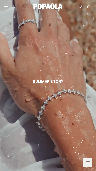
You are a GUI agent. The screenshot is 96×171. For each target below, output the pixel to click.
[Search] (15, 6)
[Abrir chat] (87, 162)
